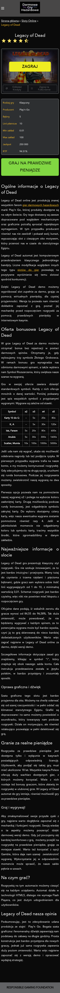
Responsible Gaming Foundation (30, 987)
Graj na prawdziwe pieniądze (30, 166)
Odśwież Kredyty (17, 88)
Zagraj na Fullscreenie (44, 88)
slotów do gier (28, 270)
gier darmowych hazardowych (40, 205)
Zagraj (30, 67)
